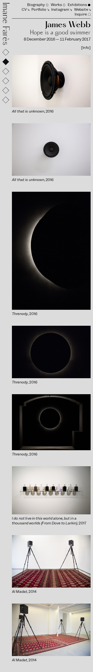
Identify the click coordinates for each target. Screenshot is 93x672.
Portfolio (38, 9)
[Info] (86, 48)
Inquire (81, 14)
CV (24, 9)
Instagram (60, 9)
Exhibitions (77, 5)
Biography (36, 5)
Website (81, 9)
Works (56, 5)
